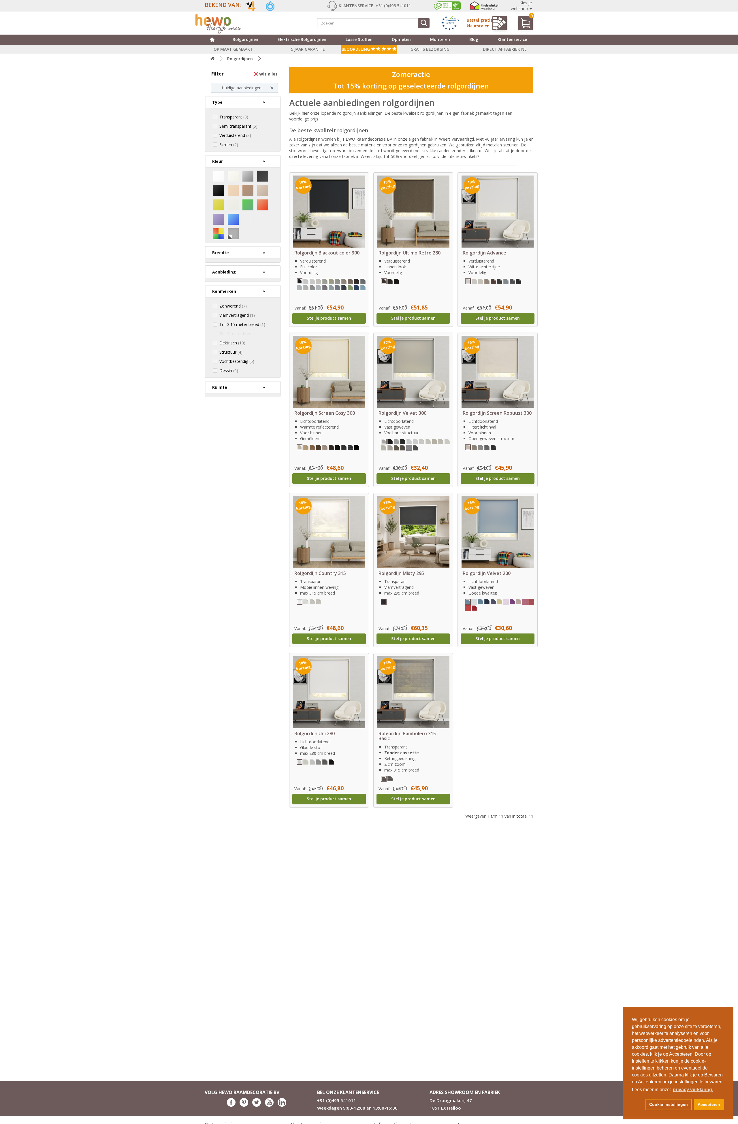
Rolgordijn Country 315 (320, 573)
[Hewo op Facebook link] (231, 1105)
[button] (637, 1104)
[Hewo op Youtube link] (269, 1105)
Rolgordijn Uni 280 (314, 733)
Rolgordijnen (245, 39)
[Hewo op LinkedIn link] (282, 1105)
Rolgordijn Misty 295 (401, 573)
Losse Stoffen (359, 39)
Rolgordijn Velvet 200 (487, 573)
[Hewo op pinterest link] (244, 1105)
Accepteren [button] (709, 1104)
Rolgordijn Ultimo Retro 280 (409, 253)
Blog (473, 39)
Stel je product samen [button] (329, 318)
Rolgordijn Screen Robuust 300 (497, 413)
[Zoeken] (424, 23)
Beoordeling (356, 49)
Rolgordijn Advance (484, 253)
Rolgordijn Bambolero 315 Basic (407, 736)
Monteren (440, 39)
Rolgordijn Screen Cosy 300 (324, 413)
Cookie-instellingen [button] (668, 1104)
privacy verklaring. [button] (693, 1089)
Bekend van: (223, 5)
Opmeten (401, 39)
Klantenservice (512, 39)
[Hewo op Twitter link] (256, 1105)
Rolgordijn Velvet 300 (402, 413)
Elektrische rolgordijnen (302, 39)
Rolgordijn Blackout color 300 (326, 253)
